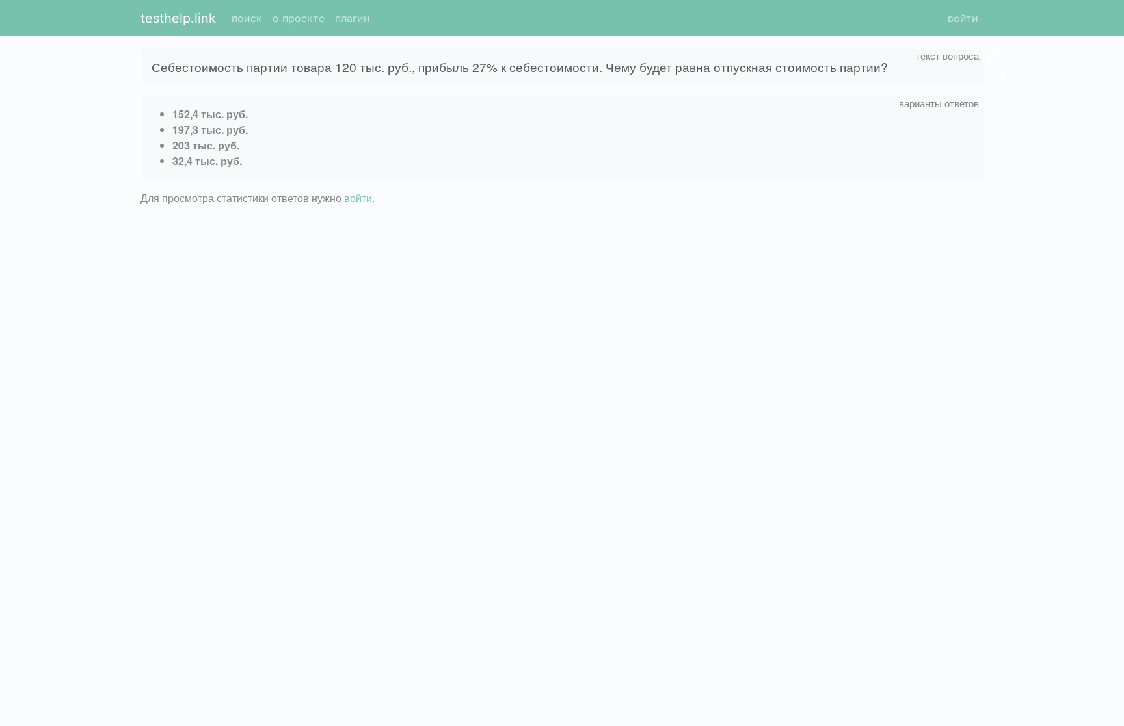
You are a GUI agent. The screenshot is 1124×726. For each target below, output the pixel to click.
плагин (352, 18)
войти (963, 18)
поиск (247, 18)
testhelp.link (178, 18)
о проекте (299, 18)
